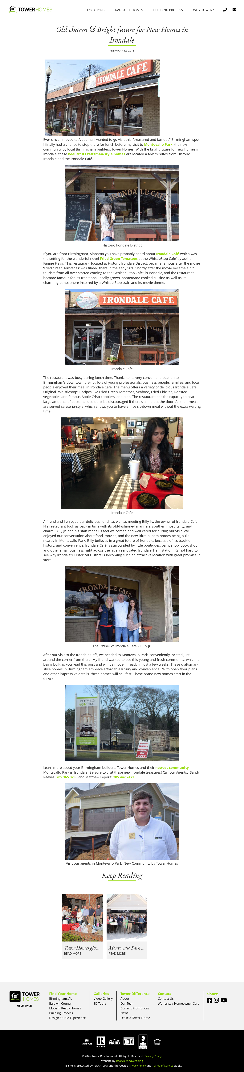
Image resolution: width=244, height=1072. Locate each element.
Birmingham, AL (60, 998)
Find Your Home (63, 993)
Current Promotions (135, 1008)
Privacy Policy (153, 1056)
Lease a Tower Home (135, 1018)
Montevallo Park (158, 144)
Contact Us (166, 998)
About (124, 998)
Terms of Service (162, 1065)
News (124, 1013)
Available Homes (129, 10)
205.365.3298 (66, 777)
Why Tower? (203, 10)
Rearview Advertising (129, 1061)
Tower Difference (135, 993)
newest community (172, 767)
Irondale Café (167, 253)
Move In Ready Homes (65, 1008)
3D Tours (100, 1003)
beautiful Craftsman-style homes (96, 154)
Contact (164, 993)
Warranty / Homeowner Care (178, 1003)
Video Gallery (103, 998)
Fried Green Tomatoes (119, 258)
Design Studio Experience (67, 1018)
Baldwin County (60, 1003)
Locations (95, 10)
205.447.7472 (123, 777)
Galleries (101, 993)
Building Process (168, 10)
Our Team (127, 1003)
